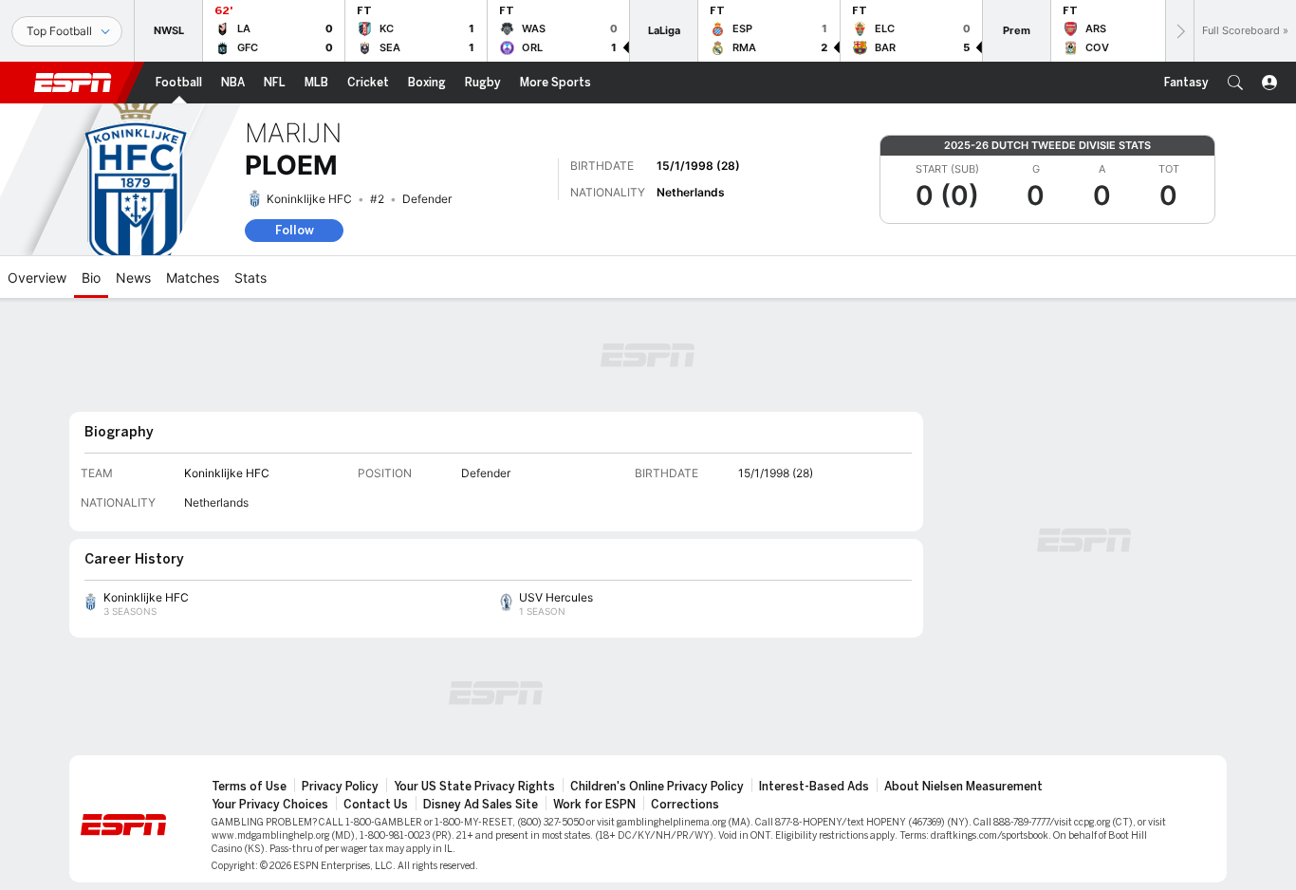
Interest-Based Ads (814, 786)
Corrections (685, 804)
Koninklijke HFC (309, 199)
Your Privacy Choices (270, 804)
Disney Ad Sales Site (480, 804)
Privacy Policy (340, 786)
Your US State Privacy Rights (474, 786)
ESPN (73, 82)
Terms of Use (249, 786)
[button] (1235, 82)
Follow (294, 230)
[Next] (1179, 31)
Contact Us (375, 804)
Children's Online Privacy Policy (657, 786)
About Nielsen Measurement (963, 786)
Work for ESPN (594, 804)
